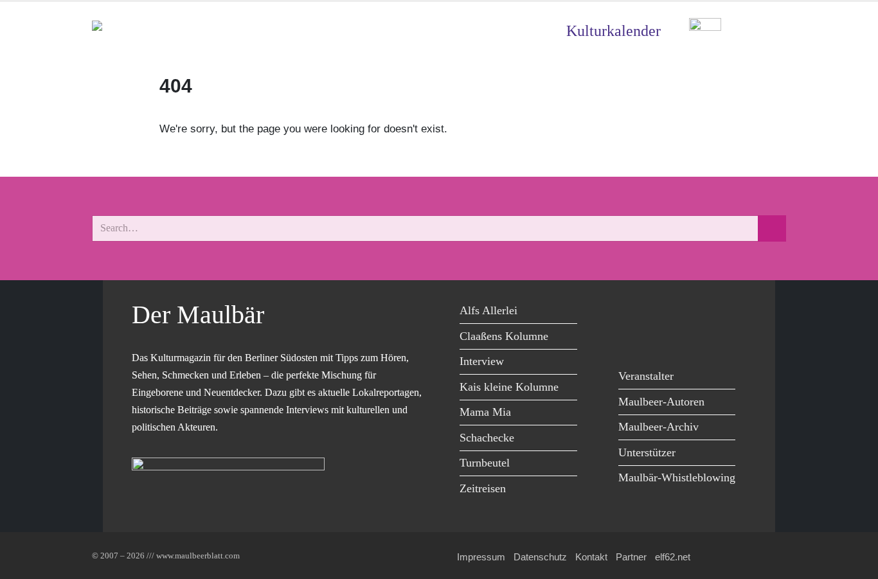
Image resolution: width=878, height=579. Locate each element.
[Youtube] (689, 312)
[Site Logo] (166, 31)
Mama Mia (485, 411)
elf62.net (672, 556)
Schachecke (487, 437)
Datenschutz (540, 556)
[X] (660, 312)
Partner (631, 556)
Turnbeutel (485, 462)
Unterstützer (647, 452)
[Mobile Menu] (770, 31)
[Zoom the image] (705, 27)
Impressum (481, 556)
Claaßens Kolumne (504, 336)
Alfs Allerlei (488, 310)
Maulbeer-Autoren (661, 401)
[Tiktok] (631, 339)
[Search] (772, 228)
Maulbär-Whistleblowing (676, 477)
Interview (482, 361)
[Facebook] (631, 312)
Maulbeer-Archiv (658, 426)
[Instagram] (718, 312)
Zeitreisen (483, 488)
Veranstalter (646, 376)
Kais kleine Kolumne (509, 386)
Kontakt (591, 556)
